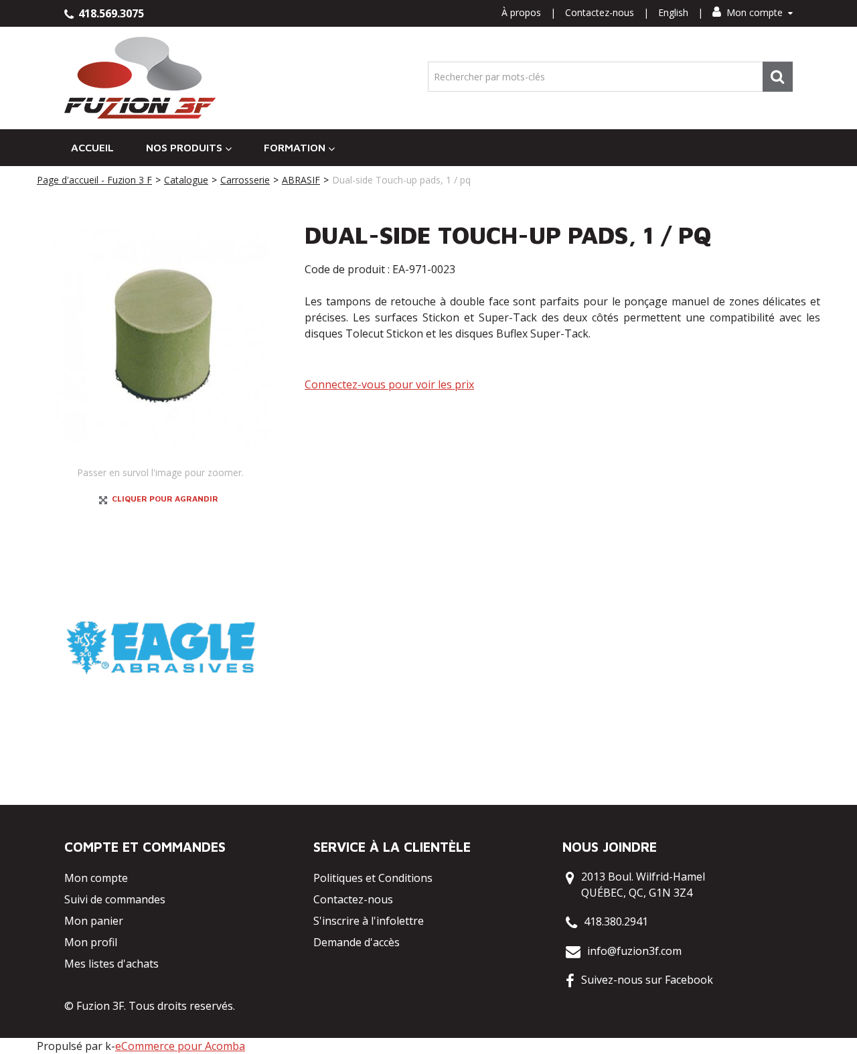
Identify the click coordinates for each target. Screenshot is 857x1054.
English (673, 12)
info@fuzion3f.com (634, 951)
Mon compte (754, 12)
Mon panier (93, 920)
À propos (521, 12)
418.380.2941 (616, 921)
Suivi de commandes (114, 899)
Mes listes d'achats (111, 963)
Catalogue (186, 179)
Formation (294, 147)
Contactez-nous (599, 12)
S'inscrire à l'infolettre (368, 920)
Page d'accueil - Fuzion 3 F (94, 179)
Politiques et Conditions (373, 878)
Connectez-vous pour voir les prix (389, 384)
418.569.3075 (110, 13)
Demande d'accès (356, 942)
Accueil (92, 147)
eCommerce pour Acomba (180, 1046)
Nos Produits (184, 147)
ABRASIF (301, 179)
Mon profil (90, 942)
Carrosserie (245, 179)
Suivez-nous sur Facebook (647, 979)
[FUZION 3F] (140, 78)
